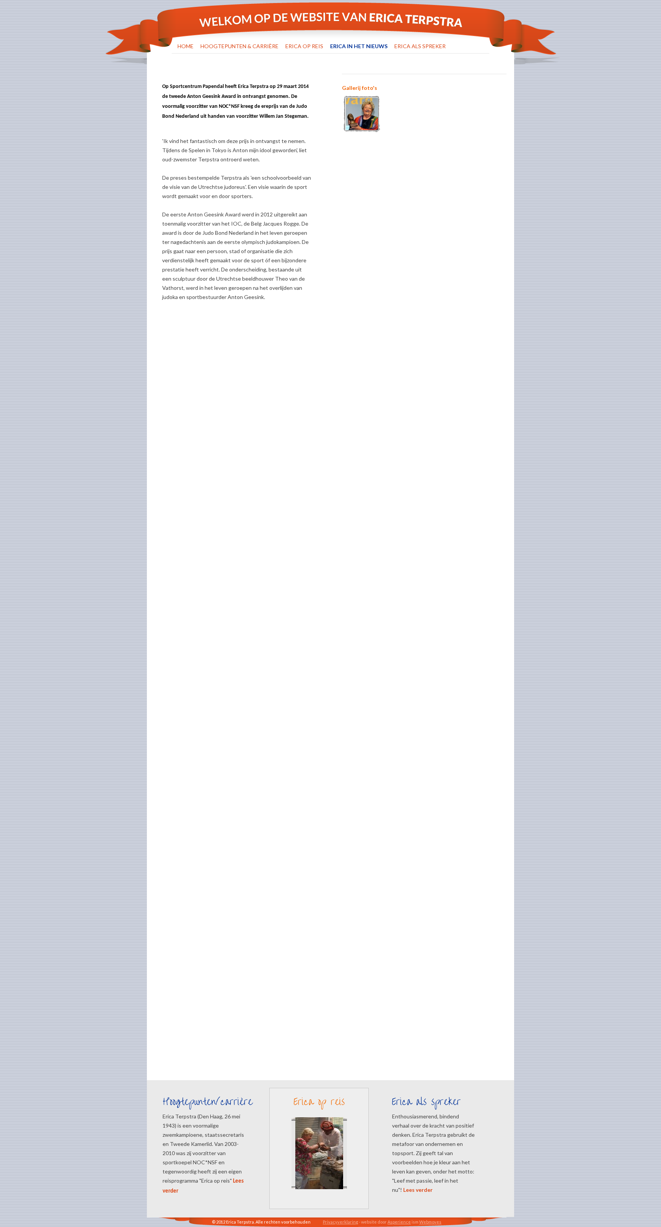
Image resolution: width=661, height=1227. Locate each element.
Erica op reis (304, 46)
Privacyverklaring (340, 1221)
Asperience (399, 1221)
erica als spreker (420, 46)
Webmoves (430, 1221)
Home (185, 46)
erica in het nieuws (358, 46)
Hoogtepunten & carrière (239, 46)
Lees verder (418, 1189)
